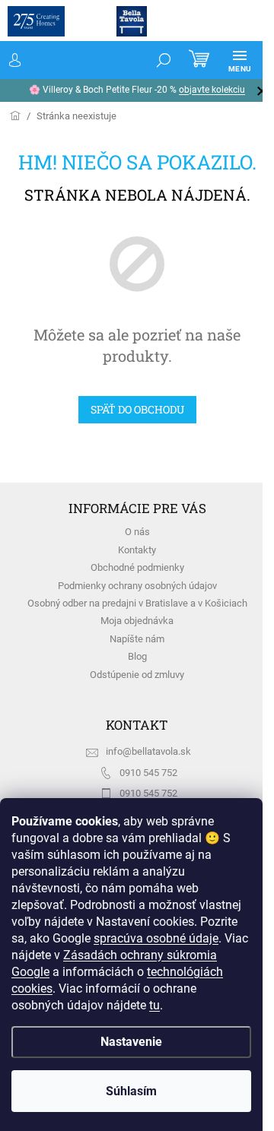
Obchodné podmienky (137, 567)
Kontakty (137, 550)
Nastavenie (131, 1041)
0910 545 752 (148, 772)
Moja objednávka (137, 620)
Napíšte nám (137, 639)
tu (154, 1005)
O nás (137, 531)
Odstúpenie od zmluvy (137, 674)
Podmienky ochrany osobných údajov (137, 585)
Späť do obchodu (137, 409)
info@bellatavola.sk (148, 751)
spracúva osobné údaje (156, 938)
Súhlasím (131, 1091)
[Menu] (240, 60)
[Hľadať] (163, 60)
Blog (137, 656)
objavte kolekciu (212, 89)
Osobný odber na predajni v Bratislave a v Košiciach (137, 603)
